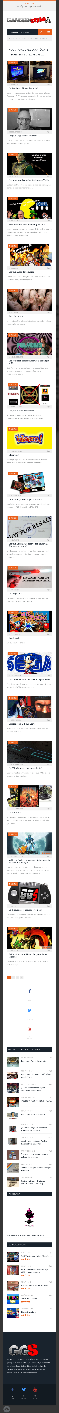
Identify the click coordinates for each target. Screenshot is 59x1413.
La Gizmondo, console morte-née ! (25, 910)
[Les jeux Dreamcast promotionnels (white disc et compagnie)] (29, 528)
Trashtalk (25, 1049)
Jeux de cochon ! (16, 316)
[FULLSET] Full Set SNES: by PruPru (36, 1101)
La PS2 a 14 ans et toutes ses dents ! (25, 768)
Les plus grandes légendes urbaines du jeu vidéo (29, 361)
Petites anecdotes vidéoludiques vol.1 (27, 224)
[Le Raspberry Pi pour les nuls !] (29, 72)
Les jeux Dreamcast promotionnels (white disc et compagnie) (29, 545)
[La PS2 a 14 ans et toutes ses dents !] (29, 752)
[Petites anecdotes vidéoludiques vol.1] (29, 209)
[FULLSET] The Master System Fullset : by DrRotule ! (34, 1155)
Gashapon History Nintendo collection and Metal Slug (33, 1182)
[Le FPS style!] (29, 797)
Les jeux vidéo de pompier (21, 272)
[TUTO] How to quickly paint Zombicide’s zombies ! (33, 1089)
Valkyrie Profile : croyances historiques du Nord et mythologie (29, 861)
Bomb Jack (14, 638)
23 (51, 1138)
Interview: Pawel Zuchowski (33, 1061)
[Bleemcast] (29, 439)
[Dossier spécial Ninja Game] (29, 708)
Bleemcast (14, 455)
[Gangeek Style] (29, 20)
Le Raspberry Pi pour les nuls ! (23, 88)
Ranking (36, 1049)
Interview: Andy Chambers (33, 1114)
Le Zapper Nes (16, 593)
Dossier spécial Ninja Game (22, 724)
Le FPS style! (15, 812)
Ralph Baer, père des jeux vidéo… (24, 135)
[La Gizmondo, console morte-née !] (29, 894)
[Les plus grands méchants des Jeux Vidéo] (29, 164)
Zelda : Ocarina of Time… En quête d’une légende (28, 955)
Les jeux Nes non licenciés (21, 410)
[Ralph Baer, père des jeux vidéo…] (29, 120)
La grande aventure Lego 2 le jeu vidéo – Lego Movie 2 (35, 1270)
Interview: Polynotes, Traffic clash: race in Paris (36, 1075)
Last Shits (13, 1049)
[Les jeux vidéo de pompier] (29, 256)
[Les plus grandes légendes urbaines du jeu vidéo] (29, 345)
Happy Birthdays (28, 1312)
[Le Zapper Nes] (29, 578)
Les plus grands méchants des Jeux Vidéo (29, 180)
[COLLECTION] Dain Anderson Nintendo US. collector (34, 1129)
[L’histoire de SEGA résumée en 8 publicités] (29, 664)
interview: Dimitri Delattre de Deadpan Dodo (25, 1235)
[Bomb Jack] (29, 622)
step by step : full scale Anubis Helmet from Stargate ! (34, 1142)
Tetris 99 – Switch (29, 1298)
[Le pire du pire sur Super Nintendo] (29, 483)
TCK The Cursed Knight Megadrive (36, 1256)
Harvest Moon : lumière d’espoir (35, 1285)
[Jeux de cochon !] (29, 300)
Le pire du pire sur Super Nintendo (25, 499)
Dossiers (12, 62)
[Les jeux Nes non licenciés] (29, 395)
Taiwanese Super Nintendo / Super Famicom (36, 1169)
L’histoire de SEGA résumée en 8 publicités (29, 679)
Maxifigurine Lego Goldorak (29, 6)
